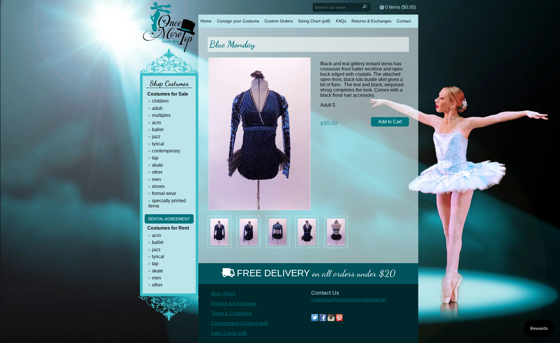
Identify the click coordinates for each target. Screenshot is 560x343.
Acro (156, 122)
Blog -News (223, 293)
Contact (404, 21)
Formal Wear (164, 193)
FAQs (341, 21)
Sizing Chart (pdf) (314, 21)
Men (156, 179)
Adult (157, 108)
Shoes (158, 186)
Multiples (161, 115)
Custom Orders (279, 21)
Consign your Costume (238, 21)
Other (157, 172)
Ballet (157, 129)
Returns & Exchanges (371, 21)
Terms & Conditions (231, 313)
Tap (155, 157)
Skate (157, 165)
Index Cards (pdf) (229, 333)
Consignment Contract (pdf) (239, 323)
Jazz (156, 136)
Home (205, 21)
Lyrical (158, 143)
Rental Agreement (169, 219)
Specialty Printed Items (167, 203)
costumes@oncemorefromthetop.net (348, 299)
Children (160, 100)
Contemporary (166, 150)
